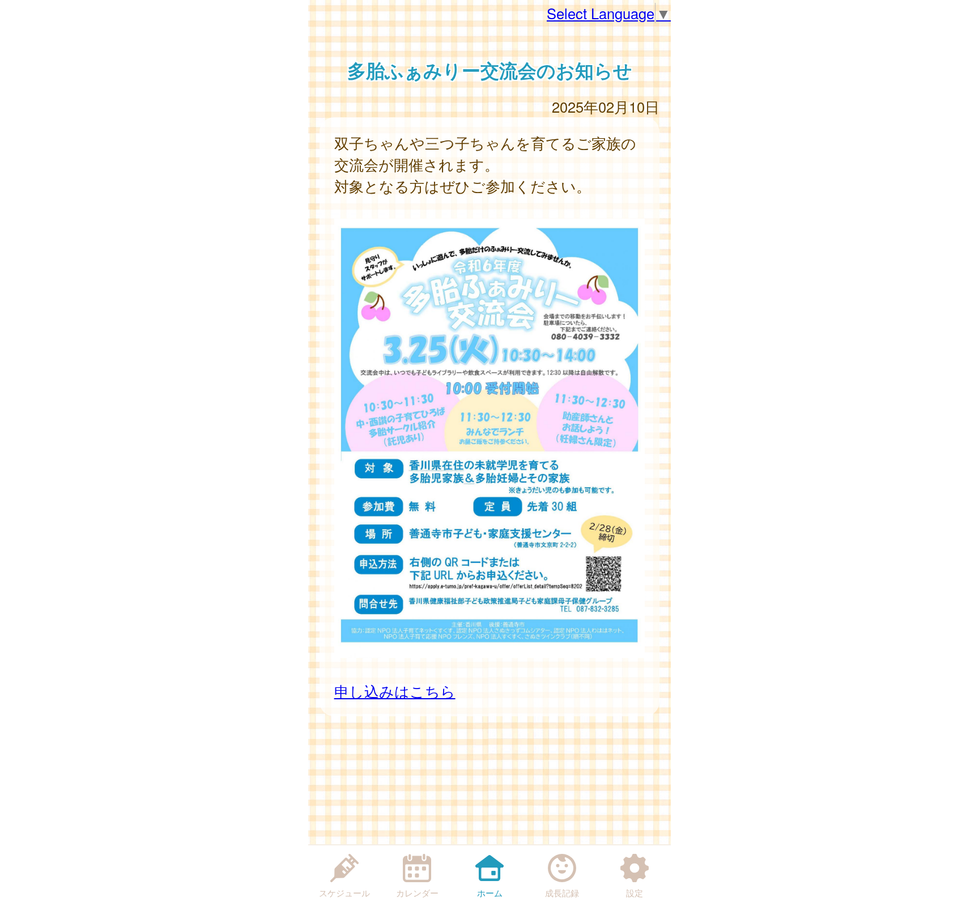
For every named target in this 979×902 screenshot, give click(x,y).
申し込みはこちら (395, 691)
